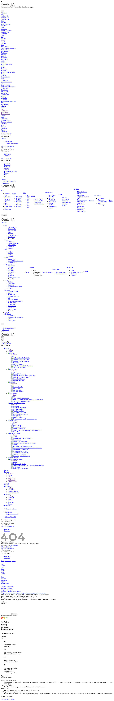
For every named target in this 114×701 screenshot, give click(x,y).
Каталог (10, 351)
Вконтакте (7, 154)
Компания (11, 497)
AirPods (3, 570)
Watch (13, 396)
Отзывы (3, 578)
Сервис (3, 582)
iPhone (13, 372)
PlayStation (14, 462)
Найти (3, 603)
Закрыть (14, 614)
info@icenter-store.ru (8, 146)
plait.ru (12, 699)
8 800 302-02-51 (5, 699)
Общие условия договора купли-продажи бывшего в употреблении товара (23, 593)
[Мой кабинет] (1, 326)
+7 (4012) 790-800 (6, 133)
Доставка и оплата (6, 588)
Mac (12, 356)
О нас (2, 577)
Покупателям (5, 583)
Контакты (4, 580)
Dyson (2, 572)
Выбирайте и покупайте (8, 561)
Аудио (13, 424)
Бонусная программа (7, 586)
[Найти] (2, 11)
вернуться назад (5, 545)
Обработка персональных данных (11, 591)
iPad (12, 385)
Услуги (10, 475)
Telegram (7, 155)
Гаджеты (14, 436)
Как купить (11, 489)
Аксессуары (15, 406)
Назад (11, 350)
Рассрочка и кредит (7, 590)
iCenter (3, 573)
